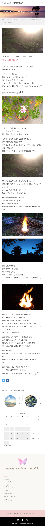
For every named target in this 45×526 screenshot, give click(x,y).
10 (12, 429)
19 (22, 433)
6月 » (9, 445)
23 (6, 438)
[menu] (42, 3)
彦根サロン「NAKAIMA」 (9, 486)
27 (28, 438)
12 (22, 429)
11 (17, 429)
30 (6, 442)
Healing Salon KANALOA (26, 523)
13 (28, 429)
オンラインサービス (10, 496)
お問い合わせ (8, 500)
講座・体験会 (8, 493)
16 (6, 433)
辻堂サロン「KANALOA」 (9, 480)
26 (22, 438)
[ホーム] (3, 19)
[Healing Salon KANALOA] (19, 3)
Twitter (18, 519)
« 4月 (5, 445)
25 (17, 438)
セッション (7, 490)
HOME (6, 476)
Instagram (26, 519)
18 (17, 433)
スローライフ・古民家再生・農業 (23, 56)
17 (12, 433)
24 (12, 438)
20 (28, 433)
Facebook (22, 519)
